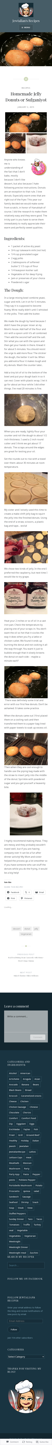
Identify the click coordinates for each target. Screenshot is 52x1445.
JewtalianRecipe (17, 1151)
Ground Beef (32, 1135)
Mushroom (14, 1168)
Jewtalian (24, 1146)
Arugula (27, 1078)
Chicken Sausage (17, 1106)
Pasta (26, 1174)
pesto (12, 1179)
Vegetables (15, 1235)
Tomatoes (14, 1224)
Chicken (24, 1101)
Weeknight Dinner (18, 1247)
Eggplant (21, 1123)
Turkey (37, 1224)
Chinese (34, 1106)
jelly (36, 928)
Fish (36, 1129)
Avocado (13, 1084)
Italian (35, 1140)
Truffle (26, 1224)
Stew (29, 1207)
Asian (37, 1078)
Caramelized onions (31, 1095)
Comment (37, 1037)
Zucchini (34, 1252)
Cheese (13, 1101)
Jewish (12, 1146)
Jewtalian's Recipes (26, 21)
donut (27, 928)
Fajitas (27, 1129)
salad (36, 1191)
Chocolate (14, 1112)
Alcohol (13, 1073)
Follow (14, 1329)
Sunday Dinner (16, 1219)
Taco (30, 1219)
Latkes (32, 1151)
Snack (35, 1202)
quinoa (26, 1191)
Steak (21, 1207)
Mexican (27, 1163)
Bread (28, 1090)
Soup (11, 1207)
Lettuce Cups (15, 1157)
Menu (27, 27)
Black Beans (15, 1090)
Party (26, 1168)
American (25, 1073)
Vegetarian (26, 934)
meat (28, 1157)
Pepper (36, 1174)
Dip (11, 1123)
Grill (20, 1135)
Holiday (25, 1140)
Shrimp (25, 1202)
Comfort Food (29, 1118)
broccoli (13, 1095)
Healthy (13, 1140)
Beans (36, 1084)
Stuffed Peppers (17, 1213)
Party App (14, 1174)
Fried (11, 1135)
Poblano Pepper (27, 1179)
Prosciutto (14, 1191)
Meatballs (14, 1163)
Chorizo (27, 1112)
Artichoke (14, 1078)
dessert (16, 928)
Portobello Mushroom (20, 1185)
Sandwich (14, 1196)
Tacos (39, 1219)
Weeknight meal (17, 1252)
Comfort (13, 1118)
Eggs (31, 1123)
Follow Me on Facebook (25, 1278)
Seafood (13, 1202)
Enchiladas (14, 1129)
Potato (39, 1185)
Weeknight (14, 1241)
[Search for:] (26, 1265)
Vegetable (22, 1230)
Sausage (26, 1196)
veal (11, 1230)
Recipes (26, 88)
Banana (25, 1084)
